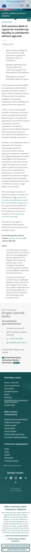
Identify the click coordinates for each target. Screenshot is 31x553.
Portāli (6, 449)
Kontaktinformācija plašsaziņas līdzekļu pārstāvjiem (11, 360)
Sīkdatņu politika (10, 425)
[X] (6, 478)
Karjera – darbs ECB (11, 382)
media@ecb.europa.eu (18, 343)
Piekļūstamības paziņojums (14, 434)
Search (21, 5)
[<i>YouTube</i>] (21, 478)
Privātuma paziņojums (12, 422)
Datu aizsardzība (10, 431)
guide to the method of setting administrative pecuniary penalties (15, 200)
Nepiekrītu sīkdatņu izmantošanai (17, 549)
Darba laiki (8, 397)
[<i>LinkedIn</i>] (11, 478)
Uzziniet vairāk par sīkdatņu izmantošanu (16, 540)
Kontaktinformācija (11, 391)
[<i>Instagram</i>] (16, 478)
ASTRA (6, 452)
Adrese (6, 394)
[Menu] (27, 5)
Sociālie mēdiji (9, 405)
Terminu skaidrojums (12, 385)
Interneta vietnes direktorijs (13, 465)
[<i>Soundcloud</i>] (25, 478)
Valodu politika (9, 428)
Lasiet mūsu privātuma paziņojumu (16, 535)
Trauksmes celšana (11, 461)
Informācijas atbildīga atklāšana (15, 437)
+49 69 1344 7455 (16, 339)
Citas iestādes (9, 388)
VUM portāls (8, 458)
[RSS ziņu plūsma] (16, 482)
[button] (27, 2)
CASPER (7, 455)
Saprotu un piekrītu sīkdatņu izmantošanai (17, 545)
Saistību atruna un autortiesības (15, 419)
